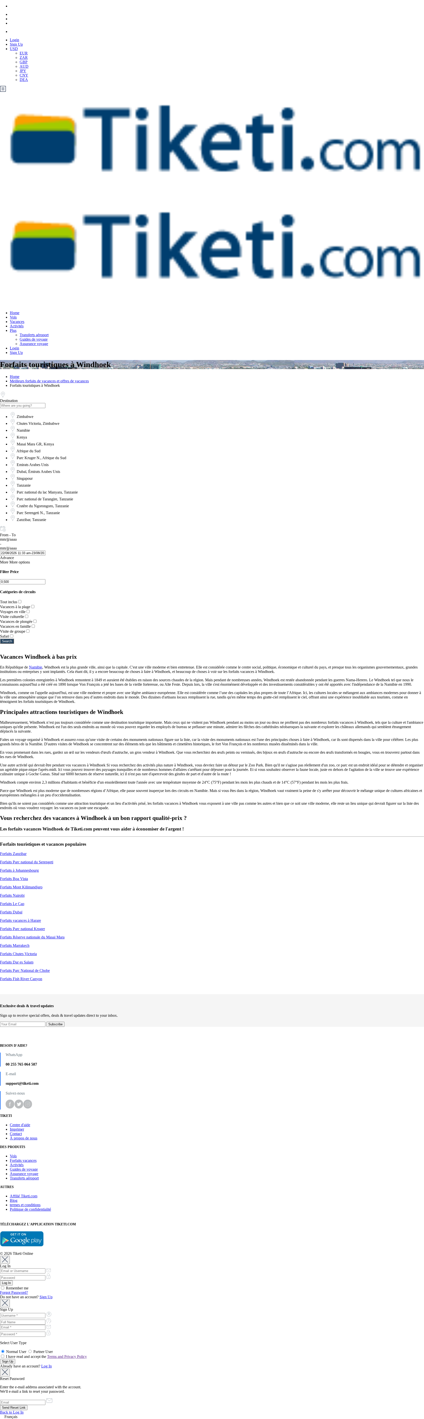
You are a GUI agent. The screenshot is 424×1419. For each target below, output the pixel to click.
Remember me (16, 1288)
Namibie (35, 667)
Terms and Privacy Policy (67, 1356)
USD (14, 49)
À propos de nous (23, 1138)
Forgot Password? (14, 1292)
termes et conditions (25, 1205)
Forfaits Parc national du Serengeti (26, 862)
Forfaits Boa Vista (14, 879)
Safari (4, 636)
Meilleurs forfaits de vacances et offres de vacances (49, 381)
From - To (8, 535)
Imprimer (17, 1129)
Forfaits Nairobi (12, 895)
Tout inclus (8, 602)
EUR (24, 53)
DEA (24, 80)
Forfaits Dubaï (11, 912)
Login (14, 40)
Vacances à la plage (15, 607)
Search (7, 641)
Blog (13, 1200)
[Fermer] (5, 1260)
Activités (17, 326)
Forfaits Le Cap (12, 904)
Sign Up (16, 44)
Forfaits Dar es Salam (16, 962)
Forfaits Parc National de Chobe (25, 970)
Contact (16, 1134)
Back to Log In (12, 1412)
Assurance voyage (34, 344)
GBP (23, 62)
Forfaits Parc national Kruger (22, 929)
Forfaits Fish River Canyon (21, 979)
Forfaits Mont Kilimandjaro (21, 887)
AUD (24, 66)
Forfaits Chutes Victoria (18, 954)
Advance (7, 558)
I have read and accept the (46, 1356)
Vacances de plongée (16, 621)
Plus (13, 330)
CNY (24, 75)
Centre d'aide (20, 1125)
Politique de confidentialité (30, 1209)
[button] (212, 1417)
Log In (46, 1366)
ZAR (24, 57)
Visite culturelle (12, 617)
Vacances (17, 322)
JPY (23, 71)
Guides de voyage (34, 339)
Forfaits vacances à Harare (20, 920)
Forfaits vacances (23, 1160)
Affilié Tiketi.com (23, 1196)
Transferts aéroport (34, 335)
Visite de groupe (12, 631)
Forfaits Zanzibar (13, 854)
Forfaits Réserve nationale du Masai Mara (32, 937)
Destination (9, 401)
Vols (13, 317)
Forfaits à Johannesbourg (19, 870)
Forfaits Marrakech (14, 945)
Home (14, 313)
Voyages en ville (13, 612)
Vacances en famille (15, 626)
